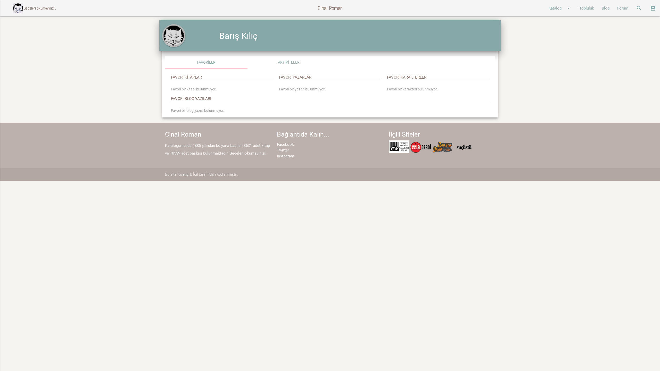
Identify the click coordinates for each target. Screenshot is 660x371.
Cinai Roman (330, 8)
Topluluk (586, 8)
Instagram (285, 156)
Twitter (283, 150)
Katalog (560, 8)
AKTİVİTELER (289, 62)
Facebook (285, 144)
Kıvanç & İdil (188, 174)
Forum (622, 8)
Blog (605, 8)
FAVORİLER (206, 62)
